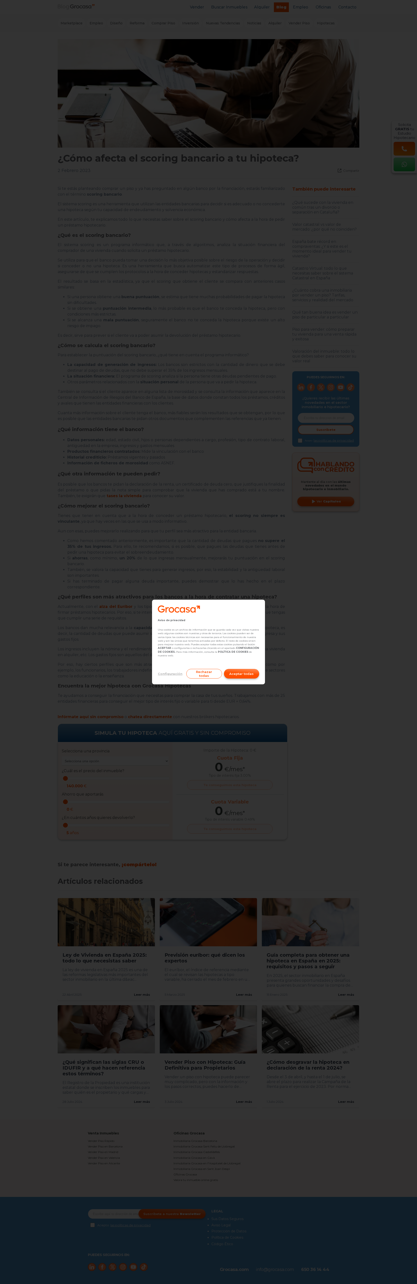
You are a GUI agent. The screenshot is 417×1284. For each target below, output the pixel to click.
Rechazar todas (204, 674)
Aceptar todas (241, 674)
